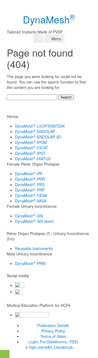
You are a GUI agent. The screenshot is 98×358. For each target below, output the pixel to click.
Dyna (49, 19)
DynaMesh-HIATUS (33, 158)
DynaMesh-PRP (30, 190)
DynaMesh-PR (28, 173)
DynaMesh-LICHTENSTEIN (40, 126)
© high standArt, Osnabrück (49, 347)
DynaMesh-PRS (30, 184)
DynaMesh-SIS (29, 215)
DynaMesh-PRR (30, 179)
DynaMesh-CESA (31, 195)
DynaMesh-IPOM (31, 142)
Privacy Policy (53, 331)
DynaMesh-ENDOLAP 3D (38, 137)
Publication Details (53, 325)
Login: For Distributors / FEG (53, 341)
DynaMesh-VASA (30, 200)
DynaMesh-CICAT (31, 147)
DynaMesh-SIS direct (34, 221)
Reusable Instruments (34, 248)
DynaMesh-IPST (30, 153)
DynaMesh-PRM (30, 263)
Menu (55, 38)
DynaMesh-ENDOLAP (35, 131)
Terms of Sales (53, 336)
